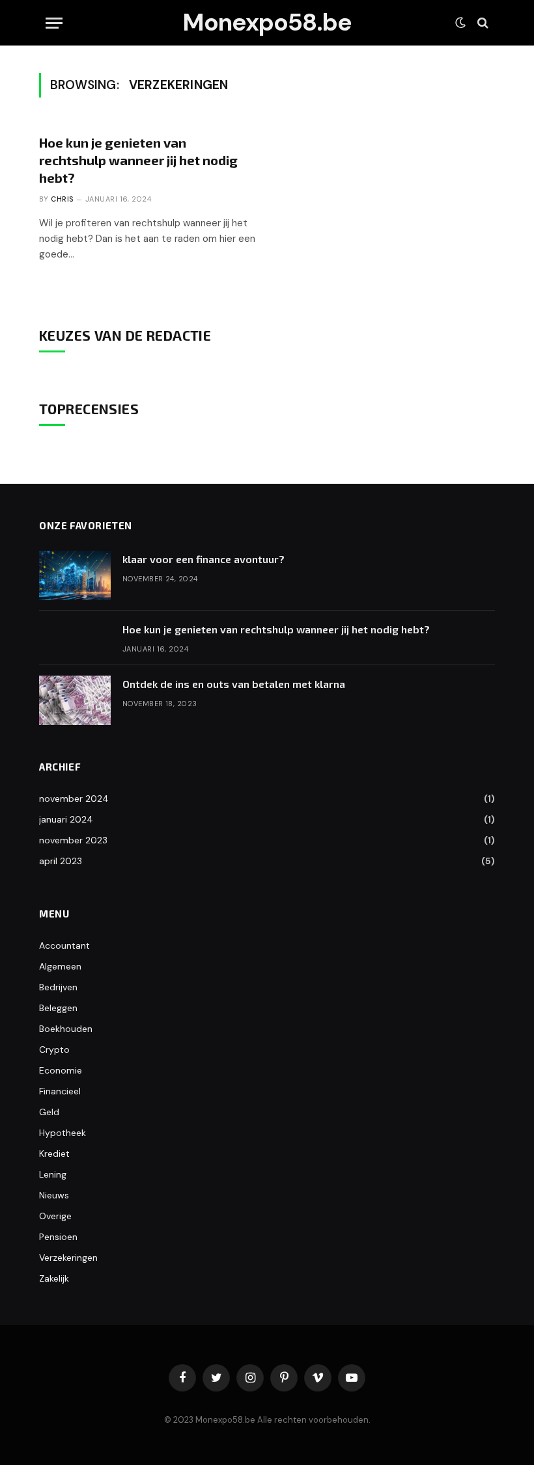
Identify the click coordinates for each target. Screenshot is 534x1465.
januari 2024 (66, 819)
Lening (52, 1174)
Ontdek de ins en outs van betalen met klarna (233, 684)
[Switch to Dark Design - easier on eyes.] (460, 23)
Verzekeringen (68, 1257)
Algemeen (60, 966)
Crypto (54, 1049)
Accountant (64, 945)
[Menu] (54, 23)
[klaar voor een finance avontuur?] (75, 575)
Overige (55, 1216)
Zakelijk (54, 1278)
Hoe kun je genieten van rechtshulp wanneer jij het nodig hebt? (138, 160)
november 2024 (74, 798)
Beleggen (58, 1008)
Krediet (54, 1153)
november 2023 (73, 840)
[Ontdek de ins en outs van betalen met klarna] (75, 700)
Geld (49, 1112)
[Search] (481, 23)
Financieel (60, 1091)
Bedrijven (58, 987)
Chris (62, 199)
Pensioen (58, 1237)
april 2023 (60, 861)
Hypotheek (62, 1133)
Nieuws (54, 1195)
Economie (60, 1070)
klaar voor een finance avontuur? (203, 559)
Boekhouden (65, 1029)
